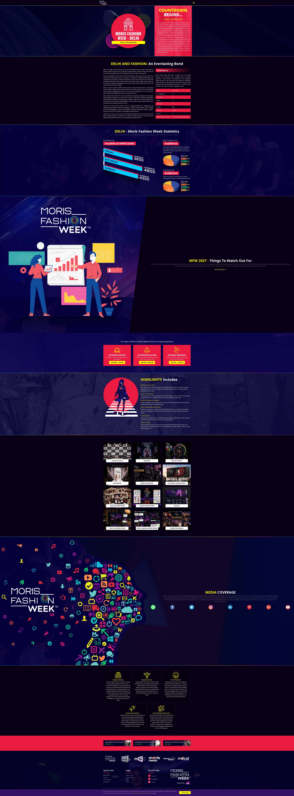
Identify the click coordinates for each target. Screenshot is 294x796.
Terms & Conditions (137, 793)
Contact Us (106, 782)
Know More (108, 744)
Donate (105, 777)
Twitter (153, 782)
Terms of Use (129, 775)
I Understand (185, 792)
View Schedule (219, 269)
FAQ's (127, 782)
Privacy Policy (129, 777)
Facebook (153, 776)
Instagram (154, 779)
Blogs (127, 779)
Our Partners (107, 779)
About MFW (106, 775)
